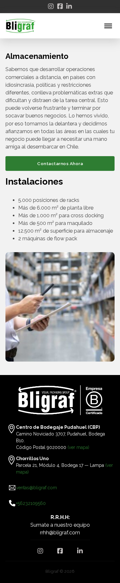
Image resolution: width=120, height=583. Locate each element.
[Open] (108, 26)
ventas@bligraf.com (36, 487)
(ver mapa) (78, 447)
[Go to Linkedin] (69, 6)
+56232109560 (31, 503)
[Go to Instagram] (51, 6)
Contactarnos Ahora (60, 163)
